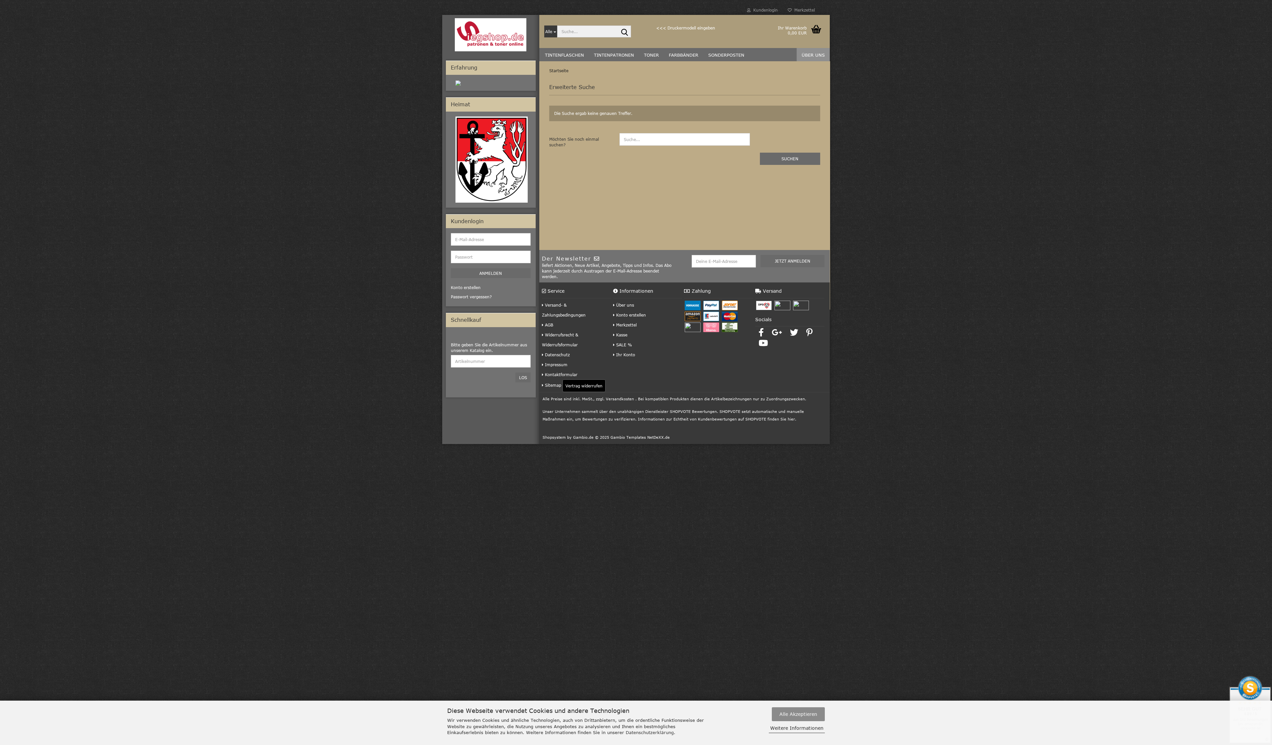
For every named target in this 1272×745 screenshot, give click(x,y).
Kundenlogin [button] (764, 10)
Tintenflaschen (564, 55)
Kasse (621, 334)
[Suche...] (624, 32)
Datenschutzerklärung (650, 732)
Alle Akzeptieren (798, 714)
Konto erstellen (630, 315)
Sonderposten (726, 55)
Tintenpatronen (614, 55)
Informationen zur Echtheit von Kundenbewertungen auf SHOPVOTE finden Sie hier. (717, 419)
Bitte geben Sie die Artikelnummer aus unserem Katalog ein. (489, 347)
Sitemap (552, 385)
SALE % (623, 344)
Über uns (813, 55)
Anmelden (490, 273)
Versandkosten (620, 399)
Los (523, 377)
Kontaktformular (560, 374)
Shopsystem (554, 437)
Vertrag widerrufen (584, 385)
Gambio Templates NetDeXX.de (640, 437)
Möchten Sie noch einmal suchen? (574, 142)
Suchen (789, 158)
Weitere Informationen (796, 728)
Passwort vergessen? (471, 296)
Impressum (555, 364)
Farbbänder (683, 55)
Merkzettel (803, 10)
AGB (548, 325)
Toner (651, 55)
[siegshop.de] (491, 35)
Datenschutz (557, 354)
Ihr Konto (625, 354)
